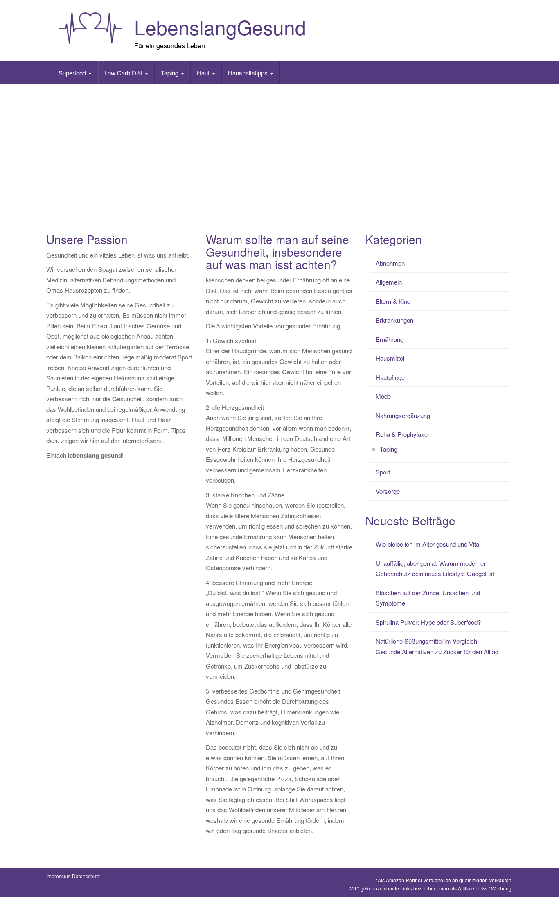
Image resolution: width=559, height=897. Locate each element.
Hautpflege (390, 377)
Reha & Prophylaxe (402, 434)
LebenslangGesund (220, 27)
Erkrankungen (394, 320)
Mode (383, 396)
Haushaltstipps (248, 72)
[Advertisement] (279, 150)
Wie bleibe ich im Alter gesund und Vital (428, 544)
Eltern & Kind (393, 301)
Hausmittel (390, 358)
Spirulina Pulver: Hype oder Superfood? (428, 622)
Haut (204, 72)
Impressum (58, 875)
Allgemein (389, 282)
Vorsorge (388, 491)
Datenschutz (86, 875)
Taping (170, 72)
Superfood (73, 72)
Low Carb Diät (124, 72)
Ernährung (389, 339)
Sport (383, 472)
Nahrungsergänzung (403, 415)
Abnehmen (390, 263)
